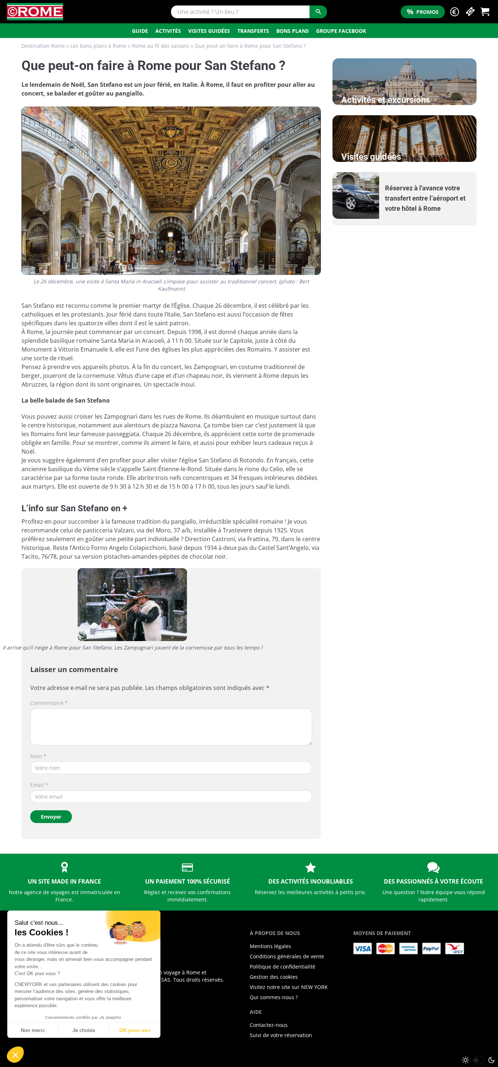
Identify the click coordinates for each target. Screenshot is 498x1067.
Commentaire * (49, 702)
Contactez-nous (269, 1024)
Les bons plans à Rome (98, 45)
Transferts (253, 30)
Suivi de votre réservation (281, 1035)
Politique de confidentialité (282, 966)
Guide (140, 30)
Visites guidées (209, 30)
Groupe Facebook (341, 30)
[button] (454, 11)
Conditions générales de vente (287, 956)
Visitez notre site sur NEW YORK (289, 986)
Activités (168, 30)
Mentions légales (270, 946)
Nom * (38, 756)
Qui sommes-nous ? (274, 997)
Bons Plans (292, 30)
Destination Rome (43, 45)
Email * (39, 784)
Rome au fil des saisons (160, 45)
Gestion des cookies (274, 976)
